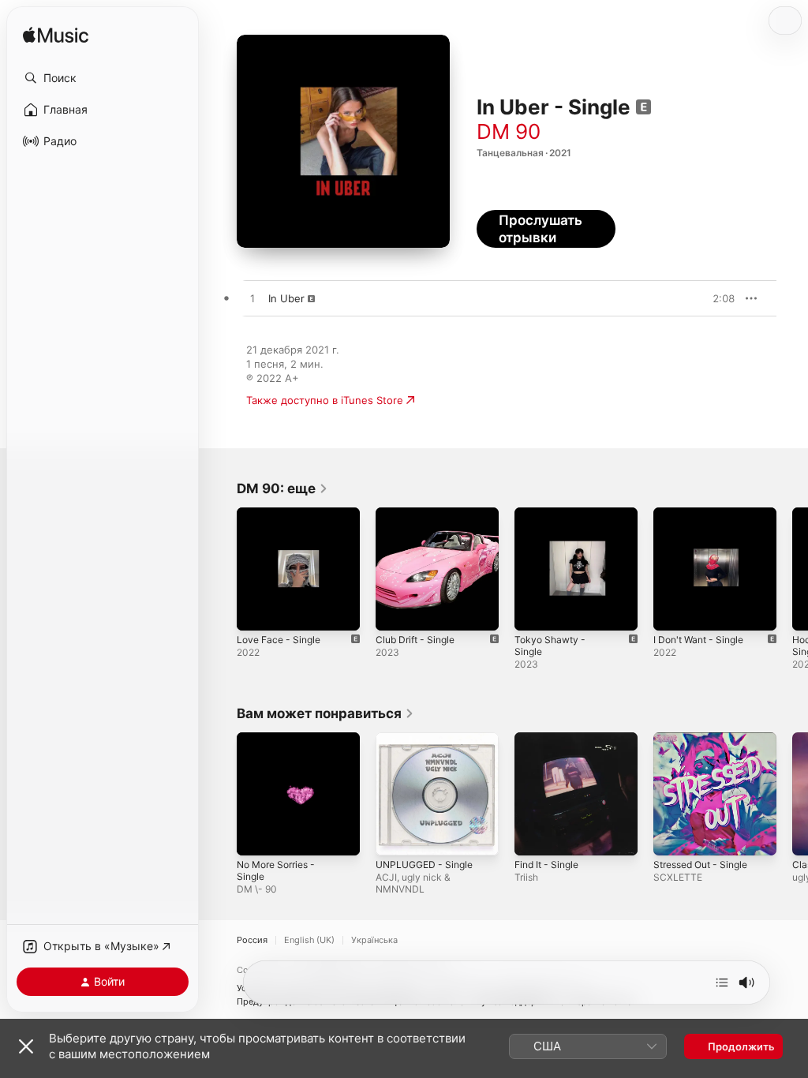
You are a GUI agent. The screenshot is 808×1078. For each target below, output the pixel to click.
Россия (252, 940)
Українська (374, 940)
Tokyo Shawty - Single (549, 645)
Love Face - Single (278, 640)
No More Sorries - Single (276, 870)
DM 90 (509, 131)
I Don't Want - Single (698, 640)
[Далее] (722, 982)
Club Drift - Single (415, 640)
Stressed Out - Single (700, 864)
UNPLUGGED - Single (424, 864)
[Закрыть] (26, 1046)
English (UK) (309, 940)
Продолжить (741, 1046)
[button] (102, 78)
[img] (55, 36)
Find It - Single (546, 864)
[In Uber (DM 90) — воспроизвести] (252, 299)
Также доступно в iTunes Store (324, 400)
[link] (282, 488)
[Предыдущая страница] (221, 569)
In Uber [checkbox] (286, 298)
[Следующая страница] (792, 569)
